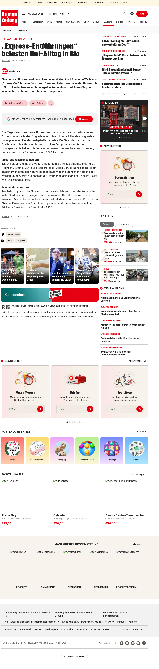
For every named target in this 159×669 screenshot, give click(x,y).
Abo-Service (10, 629)
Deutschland (8, 30)
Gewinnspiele (67, 3)
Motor (129, 22)
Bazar (125, 3)
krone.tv (143, 22)
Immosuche (99, 3)
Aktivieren (84, 119)
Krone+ (25, 22)
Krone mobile (83, 3)
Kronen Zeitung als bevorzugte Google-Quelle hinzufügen (50, 119)
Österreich (38, 22)
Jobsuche (113, 3)
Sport (86, 22)
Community (52, 3)
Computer (21, 241)
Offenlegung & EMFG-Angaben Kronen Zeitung (74, 614)
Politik (58, 22)
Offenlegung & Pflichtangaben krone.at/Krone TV (27, 614)
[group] (12, 266)
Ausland (108, 22)
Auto (10, 241)
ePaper (39, 3)
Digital (119, 22)
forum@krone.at (77, 316)
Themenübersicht (87, 312)
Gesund (97, 22)
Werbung (121, 622)
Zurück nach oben (74, 656)
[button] (135, 22)
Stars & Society (73, 22)
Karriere (133, 622)
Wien (49, 22)
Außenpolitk (22, 30)
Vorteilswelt (27, 3)
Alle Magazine (139, 544)
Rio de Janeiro (14, 234)
